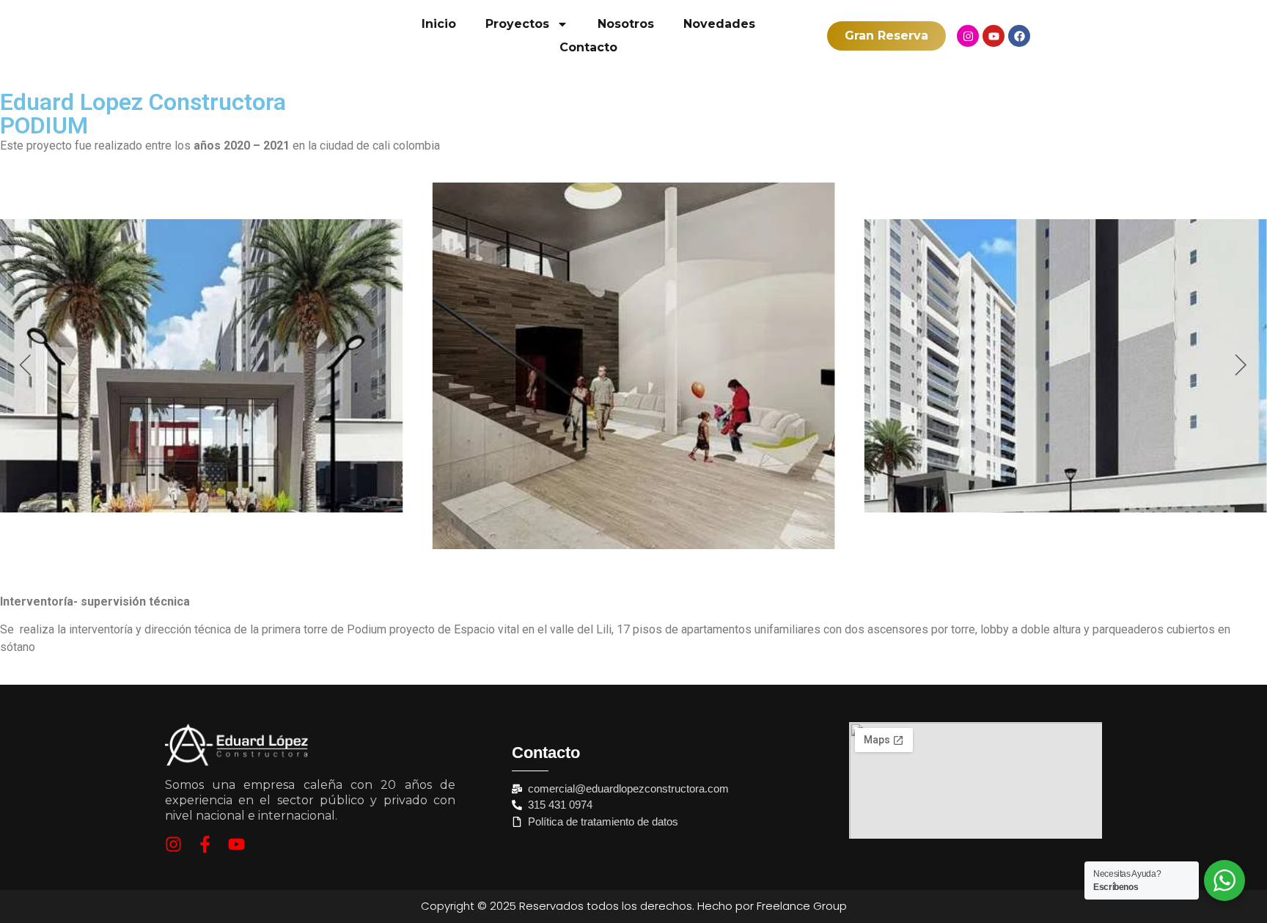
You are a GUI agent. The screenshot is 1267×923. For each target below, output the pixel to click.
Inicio (439, 24)
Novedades (719, 24)
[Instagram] (968, 36)
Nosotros (626, 24)
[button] (26, 365)
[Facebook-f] (205, 844)
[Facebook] (1019, 36)
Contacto (588, 47)
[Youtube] (994, 36)
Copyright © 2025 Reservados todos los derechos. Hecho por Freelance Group (634, 905)
